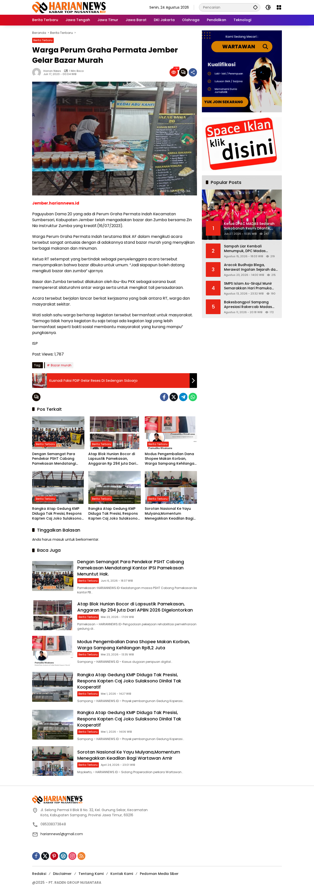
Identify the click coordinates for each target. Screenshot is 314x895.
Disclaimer (62, 873)
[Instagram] (72, 856)
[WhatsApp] (193, 397)
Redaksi (39, 873)
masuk (58, 539)
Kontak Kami (121, 873)
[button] (255, 7)
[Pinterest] (54, 856)
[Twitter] (174, 397)
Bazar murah (61, 365)
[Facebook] (164, 397)
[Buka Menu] (279, 7)
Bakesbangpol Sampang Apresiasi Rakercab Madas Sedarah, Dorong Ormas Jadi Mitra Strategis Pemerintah (250, 304)
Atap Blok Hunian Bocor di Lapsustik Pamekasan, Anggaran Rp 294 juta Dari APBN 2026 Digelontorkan (112, 459)
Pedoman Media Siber (159, 873)
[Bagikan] (193, 72)
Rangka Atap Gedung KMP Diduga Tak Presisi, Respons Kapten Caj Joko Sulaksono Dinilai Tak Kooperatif (57, 513)
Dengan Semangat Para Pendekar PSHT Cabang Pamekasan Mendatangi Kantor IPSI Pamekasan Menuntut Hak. (54, 459)
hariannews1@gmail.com (61, 833)
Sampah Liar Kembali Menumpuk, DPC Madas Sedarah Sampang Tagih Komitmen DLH (246, 249)
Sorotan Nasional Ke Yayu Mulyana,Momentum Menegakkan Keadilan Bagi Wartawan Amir (169, 513)
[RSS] (81, 856)
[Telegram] (183, 397)
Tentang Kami (91, 873)
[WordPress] (63, 856)
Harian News (52, 71)
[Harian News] (69, 7)
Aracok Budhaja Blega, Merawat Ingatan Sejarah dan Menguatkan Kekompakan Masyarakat (251, 267)
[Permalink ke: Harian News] (37, 72)
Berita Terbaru (42, 40)
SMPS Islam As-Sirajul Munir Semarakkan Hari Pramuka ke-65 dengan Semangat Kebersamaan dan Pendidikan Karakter (251, 286)
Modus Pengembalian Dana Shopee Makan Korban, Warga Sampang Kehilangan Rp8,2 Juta (170, 459)
